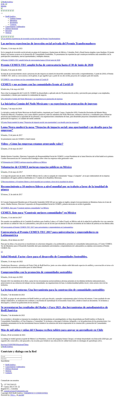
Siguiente (20, 345)
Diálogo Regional (11, 29)
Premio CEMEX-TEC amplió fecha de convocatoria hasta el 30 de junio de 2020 (47, 64)
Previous (4, 345)
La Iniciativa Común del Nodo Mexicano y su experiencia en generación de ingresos (49, 103)
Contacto (13, 24)
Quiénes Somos (15, 18)
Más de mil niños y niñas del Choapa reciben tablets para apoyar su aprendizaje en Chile (52, 329)
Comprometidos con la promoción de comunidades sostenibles (36, 272)
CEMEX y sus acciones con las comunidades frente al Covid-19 (37, 84)
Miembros (13, 20)
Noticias (8, 33)
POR (3, 4)
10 (16, 345)
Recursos (8, 31)
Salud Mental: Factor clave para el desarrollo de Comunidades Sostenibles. (44, 256)
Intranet (3, 6)
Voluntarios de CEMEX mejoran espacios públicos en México (36, 167)
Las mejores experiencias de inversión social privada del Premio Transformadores (48, 43)
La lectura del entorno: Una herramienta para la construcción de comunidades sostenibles (52, 289)
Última (26, 345)
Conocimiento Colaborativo (15, 27)
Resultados (14, 22)
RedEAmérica (10, 16)
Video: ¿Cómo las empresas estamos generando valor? (32, 143)
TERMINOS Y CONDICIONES (36, 393)
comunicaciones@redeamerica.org (16, 391)
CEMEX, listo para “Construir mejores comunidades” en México (38, 212)
